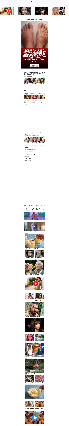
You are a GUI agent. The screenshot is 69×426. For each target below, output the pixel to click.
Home (29, 4)
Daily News (34, 2)
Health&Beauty (35, 4)
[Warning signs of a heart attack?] (34, 45)
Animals (39, 4)
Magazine (33, 4)
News (30, 4)
